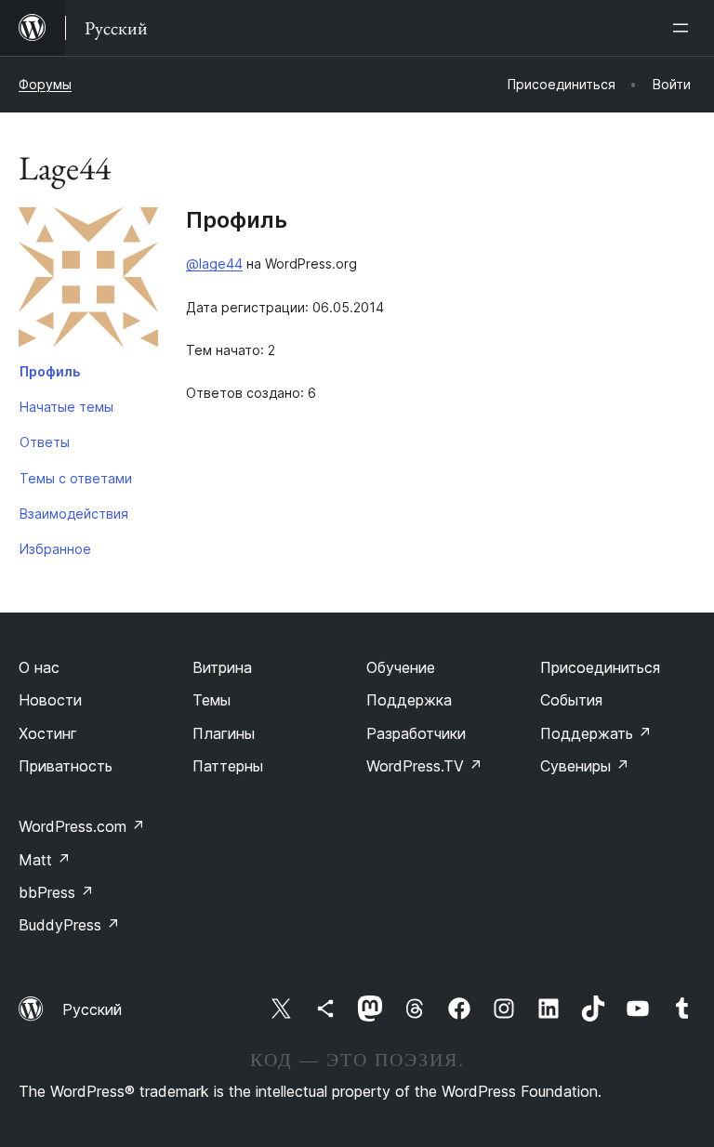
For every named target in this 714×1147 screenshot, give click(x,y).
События (571, 700)
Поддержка (409, 700)
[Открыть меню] (684, 28)
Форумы (45, 84)
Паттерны (227, 766)
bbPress (56, 892)
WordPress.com (82, 826)
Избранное (55, 549)
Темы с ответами (76, 478)
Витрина (222, 667)
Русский (92, 1009)
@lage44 (214, 263)
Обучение (400, 667)
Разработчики (416, 733)
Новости (50, 700)
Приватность (65, 766)
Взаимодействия (74, 513)
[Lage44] (88, 280)
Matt (45, 859)
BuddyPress (69, 925)
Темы (211, 700)
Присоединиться (600, 667)
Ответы (45, 442)
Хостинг (48, 733)
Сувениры (584, 766)
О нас (39, 667)
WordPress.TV (424, 766)
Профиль (50, 371)
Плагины (223, 733)
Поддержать (596, 733)
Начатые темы (66, 407)
